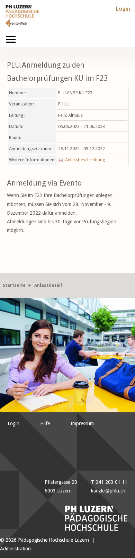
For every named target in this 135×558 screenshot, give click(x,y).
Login (123, 8)
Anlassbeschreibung (85, 159)
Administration (15, 548)
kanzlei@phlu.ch (108, 490)
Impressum (82, 423)
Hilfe (45, 423)
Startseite (14, 285)
